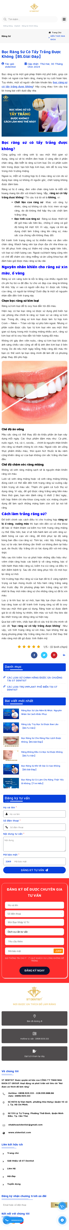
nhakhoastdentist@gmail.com (25, 1124)
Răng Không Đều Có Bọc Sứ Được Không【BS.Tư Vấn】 (42, 753)
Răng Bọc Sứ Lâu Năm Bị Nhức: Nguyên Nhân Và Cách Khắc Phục (41, 712)
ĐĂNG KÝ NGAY (35, 970)
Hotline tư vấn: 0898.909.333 (34, 1038)
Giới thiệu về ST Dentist (20, 1160)
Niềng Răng (8, 26)
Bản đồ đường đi (34, 1021)
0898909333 (16, 1220)
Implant (17, 26)
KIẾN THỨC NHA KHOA (58, 38)
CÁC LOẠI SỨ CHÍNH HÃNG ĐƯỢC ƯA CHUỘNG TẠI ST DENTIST (34, 679)
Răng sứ (6, 36)
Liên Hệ (11, 1168)
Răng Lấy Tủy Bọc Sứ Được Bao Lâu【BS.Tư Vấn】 (39, 726)
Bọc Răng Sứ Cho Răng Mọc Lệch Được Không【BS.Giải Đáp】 (41, 740)
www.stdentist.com (19, 1132)
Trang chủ (56, 32)
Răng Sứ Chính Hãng (30, 26)
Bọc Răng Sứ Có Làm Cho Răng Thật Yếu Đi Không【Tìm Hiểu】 (42, 781)
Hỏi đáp (11, 1176)
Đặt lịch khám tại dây (35, 1056)
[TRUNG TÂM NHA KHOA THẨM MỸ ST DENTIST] (34, 8)
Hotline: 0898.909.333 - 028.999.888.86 (31, 1094)
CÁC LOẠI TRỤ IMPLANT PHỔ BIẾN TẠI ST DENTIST (32, 688)
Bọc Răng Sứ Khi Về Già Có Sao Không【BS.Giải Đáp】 (40, 767)
